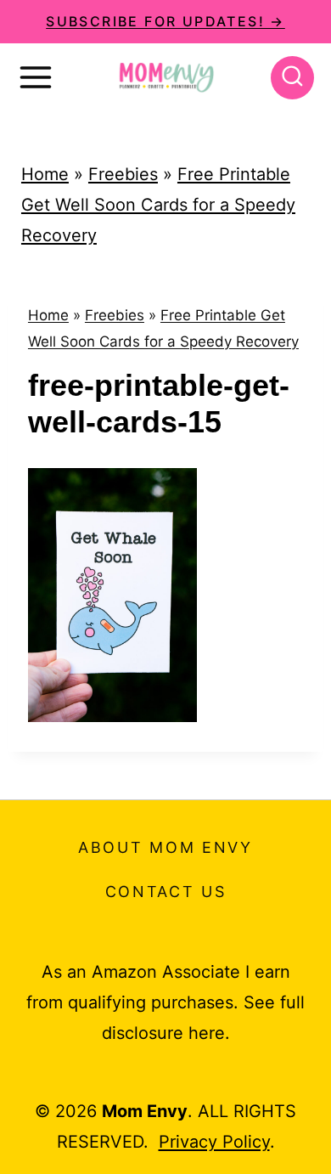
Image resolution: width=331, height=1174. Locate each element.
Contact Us (166, 891)
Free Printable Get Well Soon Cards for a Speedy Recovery (158, 205)
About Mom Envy (165, 847)
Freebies (123, 174)
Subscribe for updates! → (165, 21)
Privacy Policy (214, 1142)
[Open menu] (35, 77)
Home (45, 174)
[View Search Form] (292, 77)
